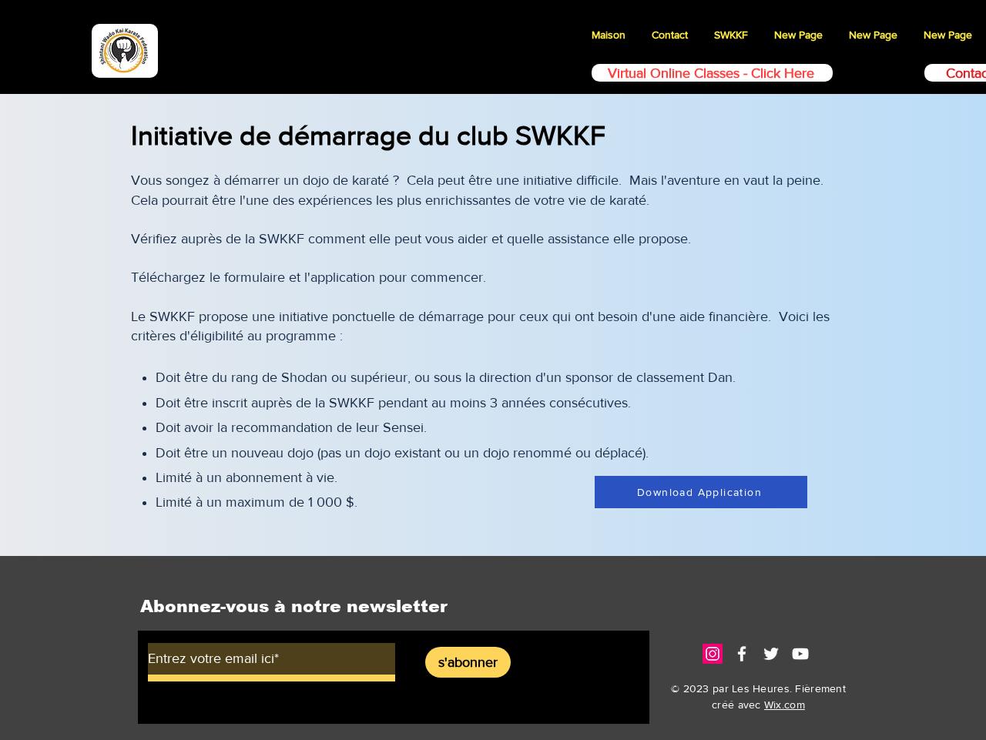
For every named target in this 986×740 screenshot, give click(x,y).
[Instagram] (713, 654)
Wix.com (784, 704)
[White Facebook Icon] (742, 654)
